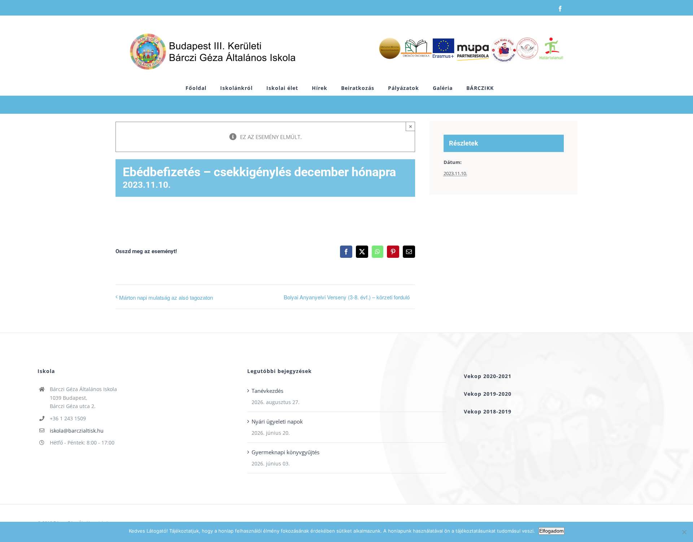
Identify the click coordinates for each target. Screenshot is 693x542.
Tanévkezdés (267, 390)
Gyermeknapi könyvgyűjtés (285, 452)
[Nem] (684, 532)
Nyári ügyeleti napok (277, 421)
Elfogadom (551, 531)
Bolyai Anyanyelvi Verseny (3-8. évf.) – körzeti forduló (347, 297)
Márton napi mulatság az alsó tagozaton (166, 297)
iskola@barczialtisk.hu (77, 430)
